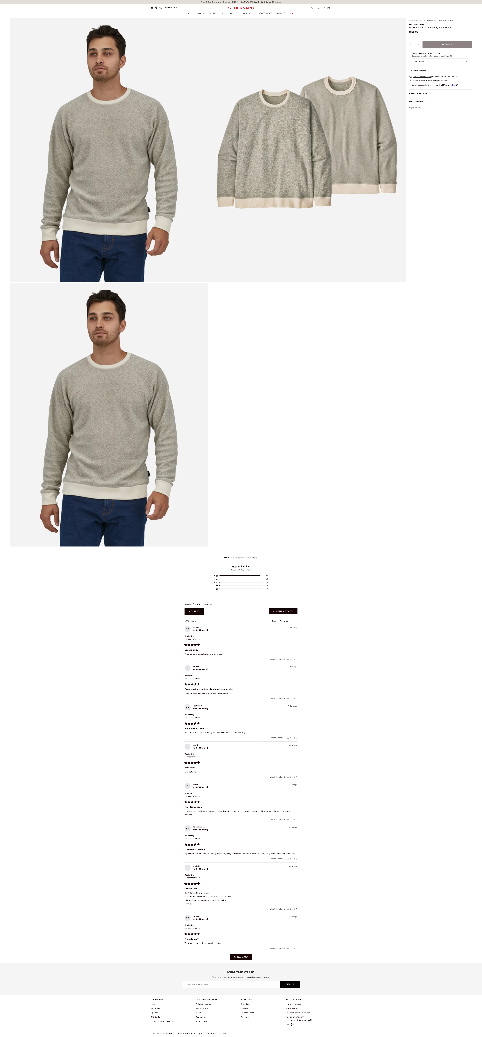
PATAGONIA (416, 24)
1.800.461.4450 (297, 1017)
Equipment (248, 13)
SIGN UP (290, 984)
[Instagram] (292, 1024)
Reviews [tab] (192, 604)
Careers (244, 1008)
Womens (200, 13)
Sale (292, 13)
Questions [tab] (207, 604)
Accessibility (201, 1021)
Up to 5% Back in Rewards (162, 1021)
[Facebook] (287, 1024)
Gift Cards (155, 1017)
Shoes (233, 13)
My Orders (155, 1008)
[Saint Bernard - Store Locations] (156, 7)
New (189, 13)
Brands (281, 13)
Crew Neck (449, 20)
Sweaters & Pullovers (434, 20)
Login (153, 1004)
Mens (213, 13)
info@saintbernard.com (300, 1013)
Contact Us (201, 1017)
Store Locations (293, 1004)
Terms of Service (184, 1033)
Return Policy (202, 1008)
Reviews (245, 1017)
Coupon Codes (247, 1013)
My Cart (154, 1013)
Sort (274, 621)
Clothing (419, 20)
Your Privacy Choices (217, 1033)
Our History (246, 1004)
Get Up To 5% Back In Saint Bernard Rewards (260, 2)
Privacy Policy (200, 1033)
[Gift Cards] (152, 7)
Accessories (265, 13)
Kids (223, 13)
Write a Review (286, 612)
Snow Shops (292, 1008)
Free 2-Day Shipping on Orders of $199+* (219, 2)
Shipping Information (205, 1004)
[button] (241, 575)
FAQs (198, 1013)
